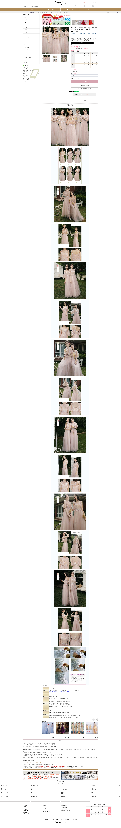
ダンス (25, 44)
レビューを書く (85, 100)
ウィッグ (43, 12)
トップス (25, 29)
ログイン (96, 5)
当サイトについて (46, 819)
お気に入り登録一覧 (66, 810)
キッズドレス (56, 12)
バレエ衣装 (51, 12)
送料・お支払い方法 (47, 806)
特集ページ (26, 62)
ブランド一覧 (26, 813)
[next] (68, 59)
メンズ (25, 52)
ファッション (26, 19)
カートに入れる (85, 81)
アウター (25, 34)
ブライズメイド (49, 26)
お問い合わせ (75, 819)
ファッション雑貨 (27, 57)
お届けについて (46, 808)
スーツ (25, 39)
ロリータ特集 (26, 47)
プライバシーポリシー (55, 819)
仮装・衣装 (26, 49)
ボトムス (25, 32)
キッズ (25, 55)
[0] (82, 2)
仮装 (60, 12)
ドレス (25, 42)
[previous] (42, 59)
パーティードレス (65, 12)
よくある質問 (45, 810)
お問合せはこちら (26, 806)
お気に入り (88, 5)
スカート (47, 12)
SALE (25, 22)
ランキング (25, 810)
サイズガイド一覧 (46, 811)
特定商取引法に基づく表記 (66, 819)
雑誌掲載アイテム (65, 805)
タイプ (72, 69)
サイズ (72, 73)
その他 (25, 60)
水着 (24, 24)
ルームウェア (39, 12)
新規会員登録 (79, 5)
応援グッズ (26, 17)
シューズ (25, 27)
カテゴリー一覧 (26, 812)
